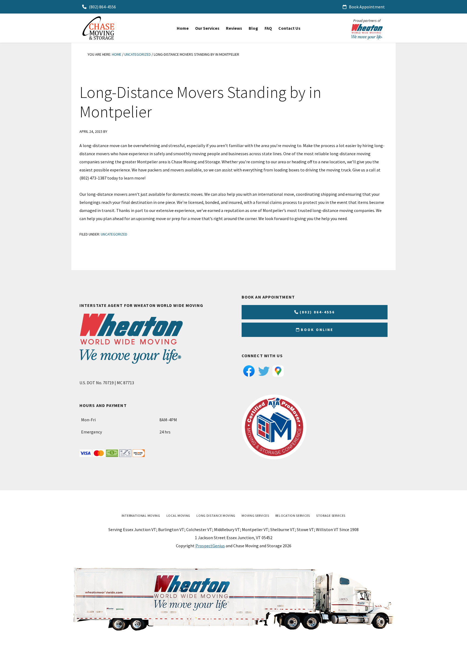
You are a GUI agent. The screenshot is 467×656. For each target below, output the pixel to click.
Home (183, 28)
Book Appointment (366, 6)
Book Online (317, 329)
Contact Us (289, 28)
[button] (207, 28)
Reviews (234, 28)
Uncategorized (114, 234)
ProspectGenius (210, 545)
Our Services (207, 28)
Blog (253, 28)
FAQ (268, 28)
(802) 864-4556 (102, 6)
